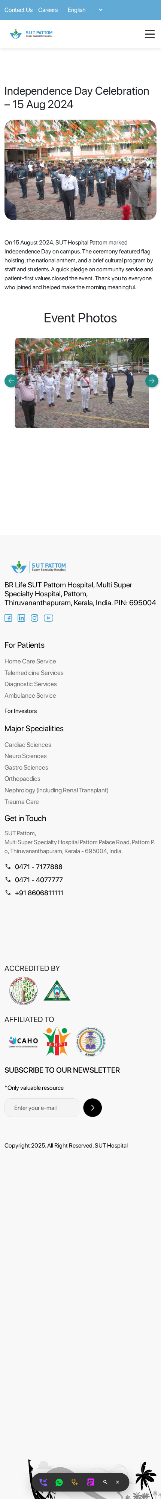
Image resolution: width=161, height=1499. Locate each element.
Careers (48, 9)
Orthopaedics (22, 778)
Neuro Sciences (25, 756)
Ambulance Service (30, 695)
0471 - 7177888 (33, 866)
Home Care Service (30, 661)
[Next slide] (151, 380)
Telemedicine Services (34, 672)
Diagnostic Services (30, 684)
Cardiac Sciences (27, 744)
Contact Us (18, 9)
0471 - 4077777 (33, 879)
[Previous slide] (11, 380)
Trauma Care (21, 801)
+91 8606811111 (33, 893)
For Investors (20, 710)
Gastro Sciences (26, 767)
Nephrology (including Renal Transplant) (56, 790)
